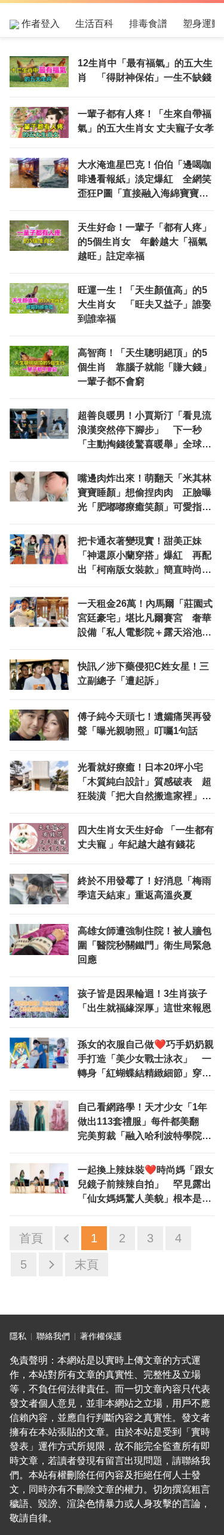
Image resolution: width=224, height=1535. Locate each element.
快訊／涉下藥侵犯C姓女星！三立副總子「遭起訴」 (143, 673)
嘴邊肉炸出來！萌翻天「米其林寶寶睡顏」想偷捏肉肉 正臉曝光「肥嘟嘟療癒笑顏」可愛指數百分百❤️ (144, 493)
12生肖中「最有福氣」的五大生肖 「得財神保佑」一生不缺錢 (145, 70)
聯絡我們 (53, 1336)
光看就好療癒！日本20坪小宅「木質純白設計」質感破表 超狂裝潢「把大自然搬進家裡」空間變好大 (144, 782)
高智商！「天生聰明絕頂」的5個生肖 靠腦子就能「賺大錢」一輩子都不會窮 (144, 367)
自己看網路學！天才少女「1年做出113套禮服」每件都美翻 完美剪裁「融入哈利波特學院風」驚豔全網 (143, 1122)
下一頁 (51, 1264)
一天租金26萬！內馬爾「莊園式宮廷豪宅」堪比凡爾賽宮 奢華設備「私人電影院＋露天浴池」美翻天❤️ (145, 619)
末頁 (87, 1264)
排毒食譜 (148, 24)
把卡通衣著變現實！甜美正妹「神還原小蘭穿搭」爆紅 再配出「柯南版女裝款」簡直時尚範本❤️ (144, 556)
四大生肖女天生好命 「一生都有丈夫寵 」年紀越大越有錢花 (146, 837)
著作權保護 (101, 1336)
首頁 (31, 1238)
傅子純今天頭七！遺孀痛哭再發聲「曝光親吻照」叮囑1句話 (144, 723)
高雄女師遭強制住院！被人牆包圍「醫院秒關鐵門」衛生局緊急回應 (144, 945)
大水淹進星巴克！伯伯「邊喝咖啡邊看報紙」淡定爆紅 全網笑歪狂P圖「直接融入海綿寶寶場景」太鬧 (144, 180)
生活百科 (94, 24)
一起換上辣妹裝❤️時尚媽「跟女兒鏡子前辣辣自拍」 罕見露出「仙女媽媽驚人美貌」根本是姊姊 (146, 1185)
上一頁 (67, 1238)
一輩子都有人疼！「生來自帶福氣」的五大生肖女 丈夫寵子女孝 (146, 121)
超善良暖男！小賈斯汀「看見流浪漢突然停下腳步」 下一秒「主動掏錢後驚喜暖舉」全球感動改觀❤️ (144, 431)
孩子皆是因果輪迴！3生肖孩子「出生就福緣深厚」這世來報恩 (144, 1000)
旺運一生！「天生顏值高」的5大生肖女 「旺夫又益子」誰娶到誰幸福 (144, 304)
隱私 (18, 1336)
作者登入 (39, 24)
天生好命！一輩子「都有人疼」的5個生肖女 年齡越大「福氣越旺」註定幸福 (144, 241)
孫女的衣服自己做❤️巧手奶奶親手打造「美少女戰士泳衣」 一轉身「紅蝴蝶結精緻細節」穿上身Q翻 (146, 1059)
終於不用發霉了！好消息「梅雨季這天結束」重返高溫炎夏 (144, 888)
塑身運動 (202, 24)
